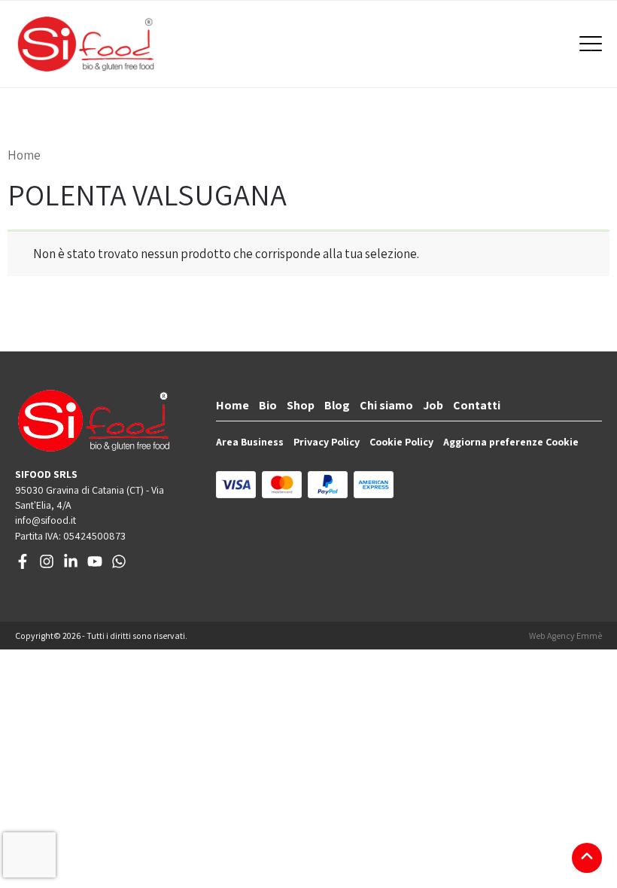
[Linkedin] (70, 565)
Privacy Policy (326, 442)
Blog (337, 405)
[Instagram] (46, 565)
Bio (268, 405)
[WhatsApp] (118, 565)
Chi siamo (386, 405)
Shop (301, 405)
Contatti (476, 405)
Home (24, 155)
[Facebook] (22, 565)
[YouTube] (94, 565)
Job (433, 405)
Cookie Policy (401, 442)
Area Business (250, 442)
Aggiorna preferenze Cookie (511, 442)
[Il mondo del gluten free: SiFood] (86, 44)
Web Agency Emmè (565, 635)
